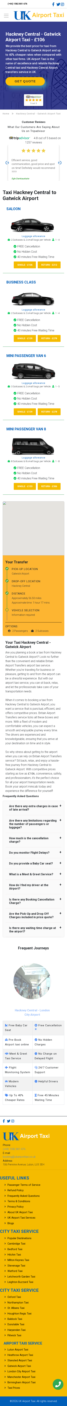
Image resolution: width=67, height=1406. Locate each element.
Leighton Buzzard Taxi (20, 1282)
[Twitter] (58, 4)
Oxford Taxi (14, 1297)
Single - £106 (24, 265)
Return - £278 (49, 338)
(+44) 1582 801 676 (17, 4)
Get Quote (25, 81)
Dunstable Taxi (16, 1324)
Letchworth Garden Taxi (21, 1276)
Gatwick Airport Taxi (19, 1366)
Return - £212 (49, 265)
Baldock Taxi (15, 1319)
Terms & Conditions (19, 1201)
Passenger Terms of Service (24, 1185)
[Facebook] (54, 4)
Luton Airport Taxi (18, 1349)
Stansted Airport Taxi (20, 1360)
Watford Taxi (15, 1271)
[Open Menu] (6, 16)
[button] (7, 163)
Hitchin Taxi (14, 1254)
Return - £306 (49, 486)
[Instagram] (62, 4)
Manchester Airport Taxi (21, 1377)
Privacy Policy (16, 1206)
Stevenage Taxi (16, 1265)
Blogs (11, 1223)
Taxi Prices (14, 1387)
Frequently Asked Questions (24, 1195)
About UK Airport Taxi (20, 1212)
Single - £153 (24, 486)
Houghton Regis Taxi (19, 1313)
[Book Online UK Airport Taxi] (39, 15)
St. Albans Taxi (16, 1308)
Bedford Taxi (15, 1249)
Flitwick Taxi (14, 1335)
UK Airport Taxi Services (21, 1217)
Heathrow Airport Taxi (20, 1355)
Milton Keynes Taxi (18, 1260)
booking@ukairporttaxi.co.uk (19, 1156)
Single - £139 (24, 338)
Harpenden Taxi (17, 1330)
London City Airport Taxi (21, 1371)
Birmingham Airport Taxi (22, 1382)
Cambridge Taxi (16, 1243)
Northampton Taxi (18, 1302)
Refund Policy (16, 1190)
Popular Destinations (19, 1238)
